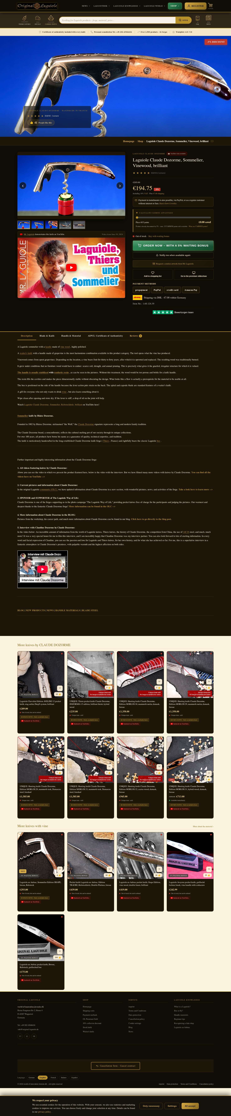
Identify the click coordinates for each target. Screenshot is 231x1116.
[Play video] (71, 268)
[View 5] (79, 225)
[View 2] (37, 225)
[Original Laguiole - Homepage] (37, 6)
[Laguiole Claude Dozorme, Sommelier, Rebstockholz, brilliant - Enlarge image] (71, 185)
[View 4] (65, 225)
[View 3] (51, 225)
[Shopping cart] (211, 6)
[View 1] (23, 225)
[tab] (26, 336)
